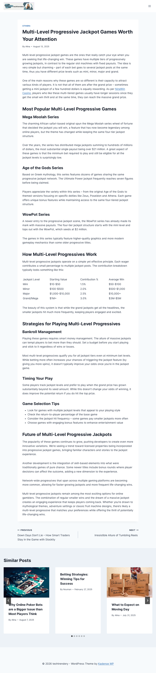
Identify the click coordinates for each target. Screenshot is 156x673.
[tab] (72, 636)
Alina (27, 46)
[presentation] (26, 582)
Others (26, 26)
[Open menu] (149, 6)
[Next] (147, 600)
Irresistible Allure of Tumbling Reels (116, 533)
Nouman (67, 589)
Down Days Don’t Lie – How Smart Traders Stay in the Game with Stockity (44, 535)
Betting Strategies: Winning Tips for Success (74, 579)
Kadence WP (106, 663)
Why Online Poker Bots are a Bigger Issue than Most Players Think (26, 609)
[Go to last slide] (8, 600)
